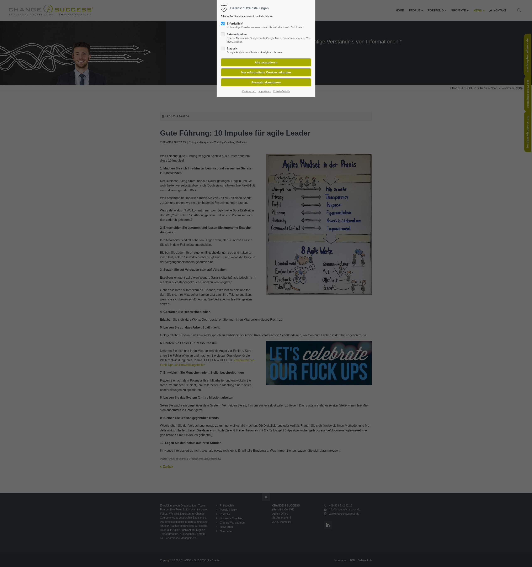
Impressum (265, 91)
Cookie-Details (281, 91)
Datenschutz (249, 91)
